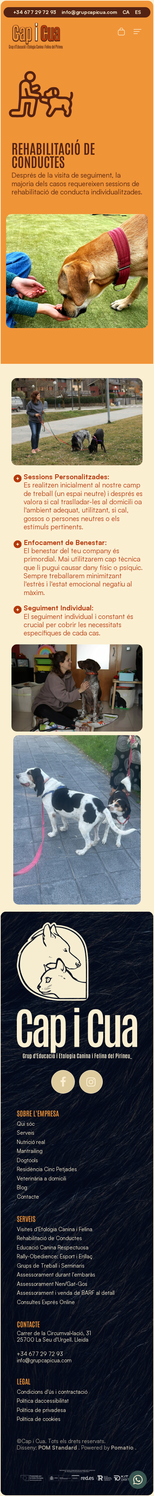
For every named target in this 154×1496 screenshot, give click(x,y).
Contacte (28, 1196)
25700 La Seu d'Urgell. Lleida (52, 1339)
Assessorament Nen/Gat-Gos (52, 1283)
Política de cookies (39, 1419)
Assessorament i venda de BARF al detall (66, 1292)
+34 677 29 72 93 (40, 1354)
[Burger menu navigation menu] (137, 30)
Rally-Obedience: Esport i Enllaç (54, 1256)
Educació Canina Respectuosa (52, 1247)
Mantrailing (30, 1151)
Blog (22, 1187)
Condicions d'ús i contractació (52, 1391)
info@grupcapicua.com (44, 1360)
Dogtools (27, 1160)
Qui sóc (26, 1123)
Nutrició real (31, 1142)
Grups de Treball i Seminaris (51, 1265)
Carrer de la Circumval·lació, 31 (54, 1333)
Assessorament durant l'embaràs (56, 1274)
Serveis (25, 1132)
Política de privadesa (41, 1410)
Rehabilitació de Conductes (49, 1238)
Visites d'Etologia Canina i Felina (54, 1229)
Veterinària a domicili (41, 1178)
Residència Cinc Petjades (47, 1169)
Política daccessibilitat (43, 1400)
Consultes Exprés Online (46, 1302)
